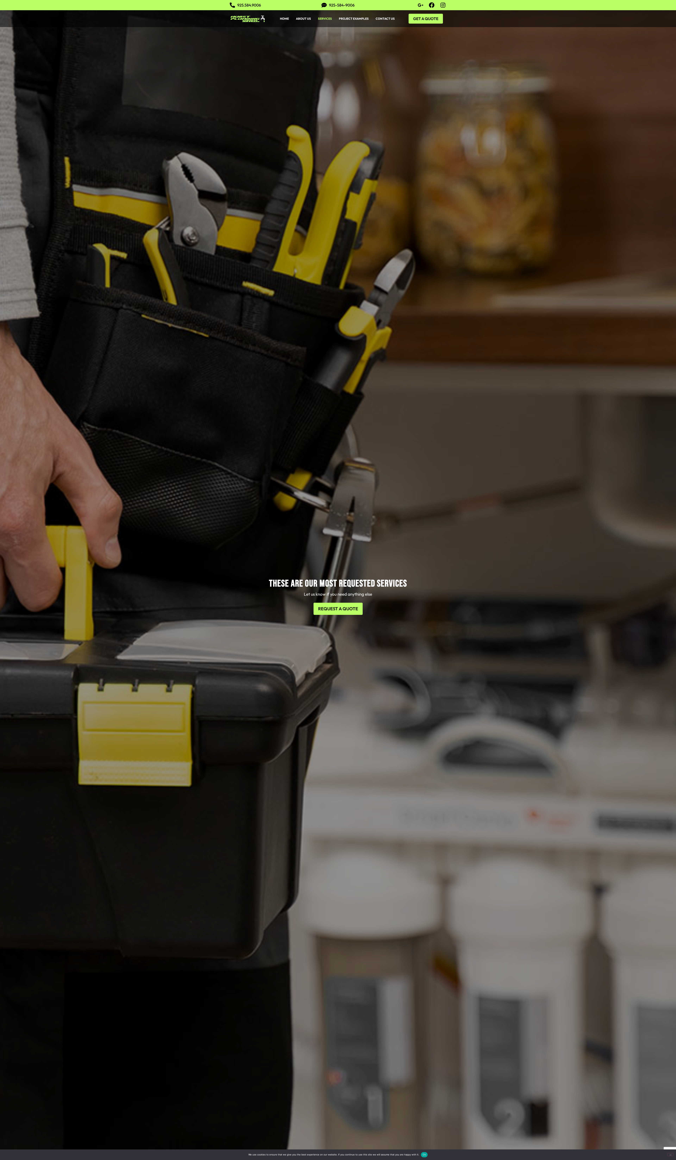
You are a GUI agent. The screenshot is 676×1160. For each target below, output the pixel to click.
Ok (424, 1154)
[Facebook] (431, 5)
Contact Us (385, 18)
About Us (303, 18)
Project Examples (354, 18)
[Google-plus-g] (420, 5)
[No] (670, 1154)
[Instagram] (443, 5)
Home (284, 18)
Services (325, 18)
